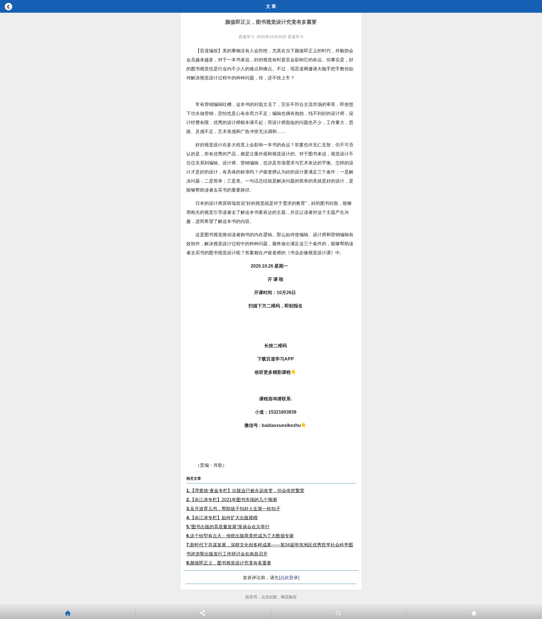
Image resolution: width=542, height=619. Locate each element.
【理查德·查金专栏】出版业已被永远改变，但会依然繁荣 (245, 490)
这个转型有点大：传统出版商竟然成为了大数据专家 (240, 535)
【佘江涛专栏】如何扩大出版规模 (222, 517)
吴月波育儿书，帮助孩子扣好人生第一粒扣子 (233, 508)
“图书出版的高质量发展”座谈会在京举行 (228, 526)
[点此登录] (289, 577)
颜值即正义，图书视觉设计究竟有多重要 (228, 563)
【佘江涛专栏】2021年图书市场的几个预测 (231, 499)
